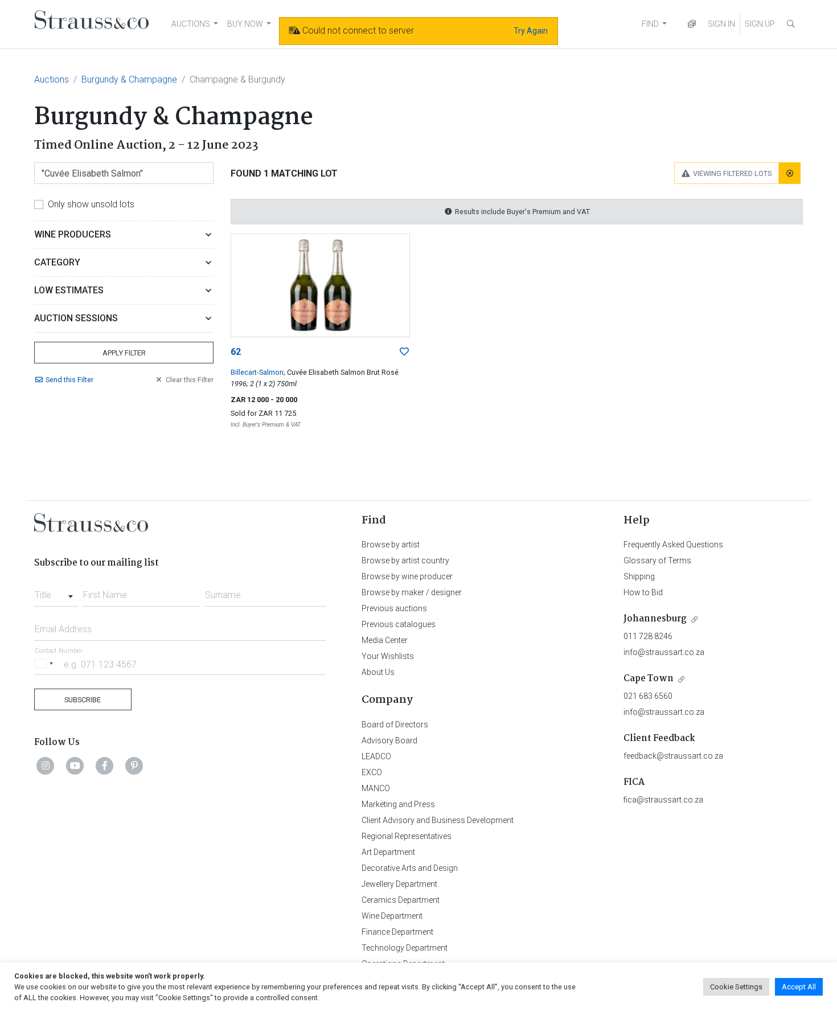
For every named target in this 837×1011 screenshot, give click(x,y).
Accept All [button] (799, 987)
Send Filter (69, 379)
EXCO (372, 772)
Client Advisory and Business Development (438, 820)
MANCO (376, 788)
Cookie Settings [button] (736, 987)
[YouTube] (75, 765)
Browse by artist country (405, 560)
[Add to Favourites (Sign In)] (404, 352)
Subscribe (82, 699)
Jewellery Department (399, 884)
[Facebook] (104, 765)
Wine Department (392, 915)
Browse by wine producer (407, 576)
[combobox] (56, 592)
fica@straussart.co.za (663, 799)
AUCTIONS (190, 23)
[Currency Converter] (691, 24)
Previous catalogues (399, 624)
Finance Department (397, 931)
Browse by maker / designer (412, 592)
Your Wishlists (388, 656)
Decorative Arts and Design (410, 868)
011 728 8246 (647, 636)
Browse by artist (391, 544)
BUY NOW (245, 23)
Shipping (639, 576)
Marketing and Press (398, 804)
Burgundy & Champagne (129, 79)
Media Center (385, 640)
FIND (650, 23)
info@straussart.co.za (663, 652)
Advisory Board (389, 740)
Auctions (51, 79)
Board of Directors (395, 724)
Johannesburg (655, 619)
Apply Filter (124, 353)
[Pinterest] (134, 765)
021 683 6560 (647, 696)
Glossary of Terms (657, 560)
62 (236, 351)
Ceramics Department (401, 899)
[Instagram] (45, 765)
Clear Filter (190, 379)
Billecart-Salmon (257, 372)
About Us (378, 672)
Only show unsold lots (91, 204)
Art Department (388, 852)
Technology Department (405, 947)
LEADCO (376, 756)
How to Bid (643, 592)
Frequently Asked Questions (673, 544)
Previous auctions (394, 608)
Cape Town (648, 679)
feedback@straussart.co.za (673, 755)
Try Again (531, 30)
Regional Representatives (407, 836)
